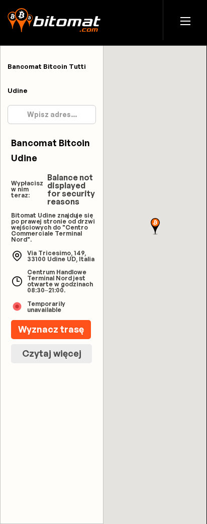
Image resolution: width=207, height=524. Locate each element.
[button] (185, 20)
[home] (54, 20)
